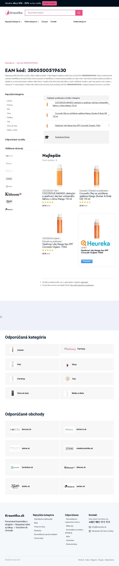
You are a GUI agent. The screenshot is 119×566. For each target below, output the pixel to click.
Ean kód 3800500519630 (27, 63)
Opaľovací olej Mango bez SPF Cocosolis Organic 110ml (77, 125)
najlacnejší (84, 282)
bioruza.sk (26, 429)
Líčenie (9, 101)
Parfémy (10, 117)
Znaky (87, 560)
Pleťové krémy (71, 544)
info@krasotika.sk (99, 527)
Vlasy (9, 113)
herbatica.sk (27, 467)
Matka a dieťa (12, 130)
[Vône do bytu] (13, 393)
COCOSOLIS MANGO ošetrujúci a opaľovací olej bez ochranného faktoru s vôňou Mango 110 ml (58, 196)
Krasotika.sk (9, 63)
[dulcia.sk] (15, 448)
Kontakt (53, 22)
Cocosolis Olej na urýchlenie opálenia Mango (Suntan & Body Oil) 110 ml (95, 196)
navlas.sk (81, 486)
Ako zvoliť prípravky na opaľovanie (82, 285)
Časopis (45, 22)
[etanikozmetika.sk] (69, 448)
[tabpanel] (78, 181)
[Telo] (67, 378)
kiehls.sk (26, 486)
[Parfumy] (70, 349)
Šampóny (37, 530)
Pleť (8, 109)
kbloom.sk (81, 467)
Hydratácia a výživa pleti (43, 519)
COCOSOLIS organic (50, 238)
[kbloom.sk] (69, 467)
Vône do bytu (12, 126)
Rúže (68, 537)
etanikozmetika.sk (85, 448)
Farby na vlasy (39, 527)
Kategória (93, 560)
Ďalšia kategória (31, 22)
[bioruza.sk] (15, 429)
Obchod (81, 560)
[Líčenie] (13, 350)
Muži (36, 523)
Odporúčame (109, 560)
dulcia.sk (26, 448)
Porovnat (87, 261)
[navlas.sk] (69, 486)
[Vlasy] (67, 364)
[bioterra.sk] (69, 429)
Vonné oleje (38, 538)
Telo (8, 121)
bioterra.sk (81, 429)
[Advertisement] (59, 42)
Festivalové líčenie (62, 137)
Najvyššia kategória (12, 22)
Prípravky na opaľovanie (98, 190)
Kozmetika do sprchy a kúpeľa (45, 534)
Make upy (69, 526)
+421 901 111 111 (99, 522)
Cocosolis (83, 190)
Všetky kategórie (79, 22)
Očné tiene (70, 540)
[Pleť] (13, 364)
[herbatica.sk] (15, 467)
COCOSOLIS (47, 190)
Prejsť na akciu (49, 3)
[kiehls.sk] (15, 486)
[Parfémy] (13, 378)
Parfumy (10, 105)
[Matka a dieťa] (67, 393)
